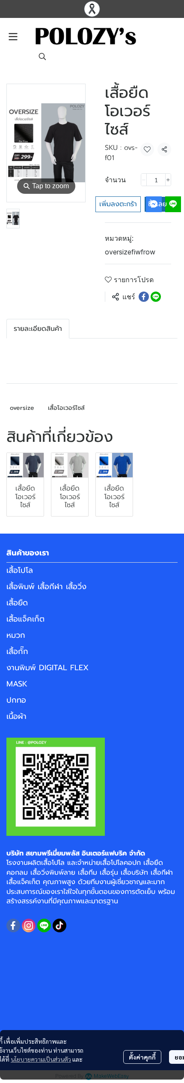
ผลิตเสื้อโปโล (46, 863)
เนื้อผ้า (16, 716)
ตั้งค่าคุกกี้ (142, 1057)
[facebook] (13, 925)
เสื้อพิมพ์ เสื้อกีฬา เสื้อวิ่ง (46, 587)
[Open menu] (12, 36)
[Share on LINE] (156, 297)
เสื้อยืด (17, 603)
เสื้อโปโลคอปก (120, 863)
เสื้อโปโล (19, 570)
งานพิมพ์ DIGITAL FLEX (47, 668)
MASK (16, 684)
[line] (44, 925)
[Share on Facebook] (144, 297)
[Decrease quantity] (143, 180)
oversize (22, 407)
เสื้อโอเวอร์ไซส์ (66, 407)
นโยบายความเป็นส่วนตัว (41, 1059)
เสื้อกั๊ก (17, 651)
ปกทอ (16, 700)
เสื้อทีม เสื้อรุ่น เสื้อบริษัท (113, 872)
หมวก (15, 635)
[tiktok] (59, 925)
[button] (42, 56)
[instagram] (29, 925)
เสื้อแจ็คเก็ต (25, 619)
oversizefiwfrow (130, 252)
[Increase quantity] (168, 180)
